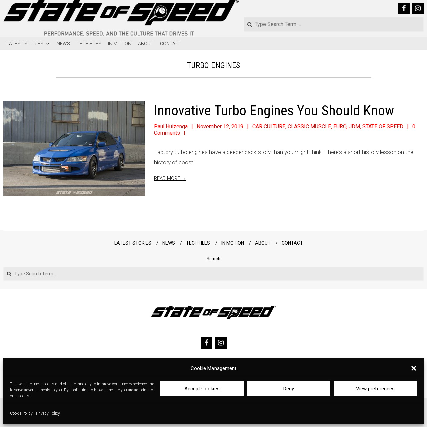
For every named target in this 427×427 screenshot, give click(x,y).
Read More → (170, 178)
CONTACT (170, 43)
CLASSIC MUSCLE (309, 126)
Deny (288, 389)
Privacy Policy (48, 413)
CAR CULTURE (268, 126)
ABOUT (145, 43)
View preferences (375, 389)
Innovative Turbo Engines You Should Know (274, 110)
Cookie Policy (21, 413)
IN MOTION (119, 43)
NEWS (63, 43)
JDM (354, 126)
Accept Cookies (202, 389)
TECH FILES (89, 43)
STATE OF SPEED (382, 126)
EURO (339, 126)
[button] (413, 368)
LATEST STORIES (25, 43)
